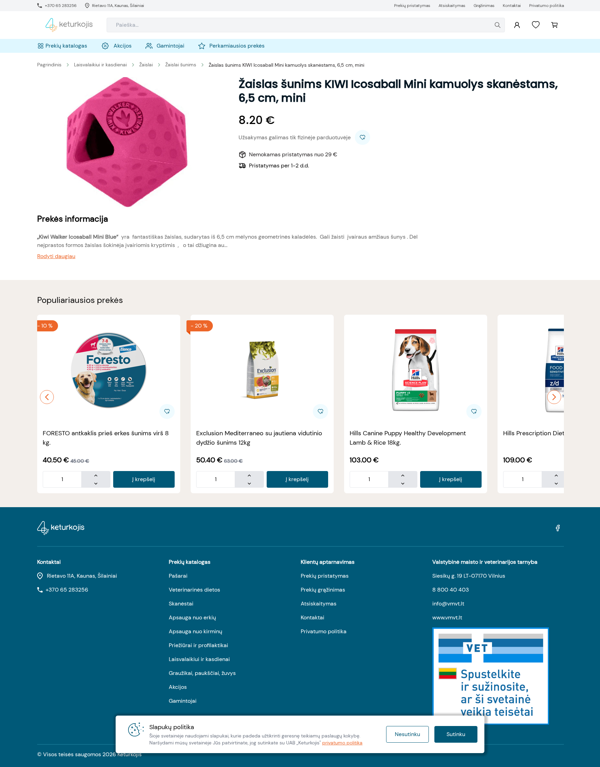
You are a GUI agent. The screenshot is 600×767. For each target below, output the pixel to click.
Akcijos (178, 687)
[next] (554, 397)
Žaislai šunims (180, 64)
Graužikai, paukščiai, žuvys (202, 673)
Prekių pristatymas (325, 575)
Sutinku (456, 734)
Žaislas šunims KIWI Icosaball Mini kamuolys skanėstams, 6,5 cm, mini (286, 65)
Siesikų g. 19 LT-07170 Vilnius (468, 575)
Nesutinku (407, 734)
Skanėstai (181, 603)
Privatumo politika (324, 631)
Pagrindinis (49, 64)
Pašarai (178, 575)
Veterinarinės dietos (194, 589)
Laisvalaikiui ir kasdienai (100, 64)
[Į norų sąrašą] (535, 25)
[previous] (47, 397)
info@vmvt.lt (448, 603)
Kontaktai (312, 617)
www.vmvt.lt (447, 617)
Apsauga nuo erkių (192, 617)
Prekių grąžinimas (323, 589)
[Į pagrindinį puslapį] (69, 25)
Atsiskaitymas (318, 603)
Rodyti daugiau (56, 256)
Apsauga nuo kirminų (195, 631)
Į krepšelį (143, 479)
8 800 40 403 (450, 589)
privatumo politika (342, 743)
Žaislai (146, 64)
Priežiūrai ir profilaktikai (198, 645)
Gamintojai (183, 700)
